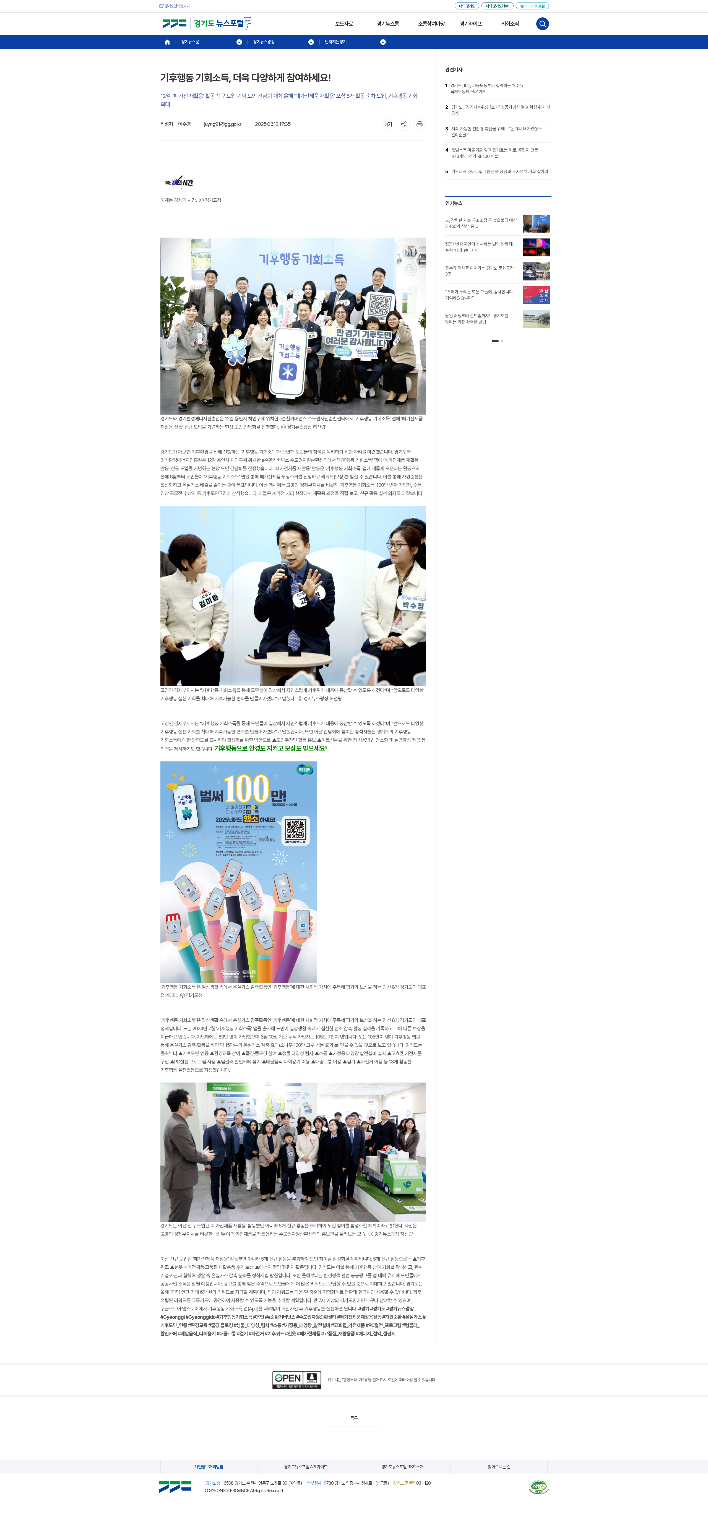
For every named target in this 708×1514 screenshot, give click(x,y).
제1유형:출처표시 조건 (377, 1379)
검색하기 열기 (542, 23)
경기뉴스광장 (264, 42)
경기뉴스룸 (388, 23)
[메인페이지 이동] (167, 42)
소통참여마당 (431, 23)
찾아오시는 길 (499, 1466)
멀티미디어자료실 (532, 6)
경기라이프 (471, 23)
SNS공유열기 (404, 124)
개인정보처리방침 (208, 1466)
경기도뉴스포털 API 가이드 (305, 1466)
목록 (354, 1418)
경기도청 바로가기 (177, 6)
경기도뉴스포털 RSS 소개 (402, 1466)
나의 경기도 (467, 6)
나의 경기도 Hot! (497, 6)
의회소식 (510, 23)
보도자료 (344, 23)
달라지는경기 (336, 42)
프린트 (419, 124)
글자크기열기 (388, 124)
